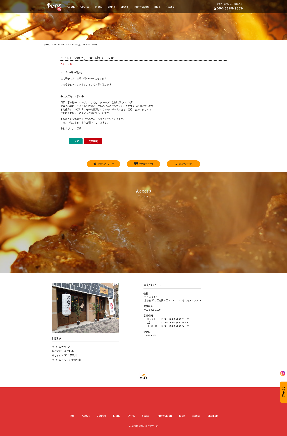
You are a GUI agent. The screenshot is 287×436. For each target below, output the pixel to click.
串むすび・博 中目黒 (63, 351)
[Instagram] (282, 373)
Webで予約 (146, 164)
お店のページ (106, 164)
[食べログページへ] (143, 376)
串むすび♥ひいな (61, 346)
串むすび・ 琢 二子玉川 (64, 355)
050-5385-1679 (230, 8)
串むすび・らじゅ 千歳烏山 (66, 359)
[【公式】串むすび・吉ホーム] (52, 6)
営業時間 (93, 141)
